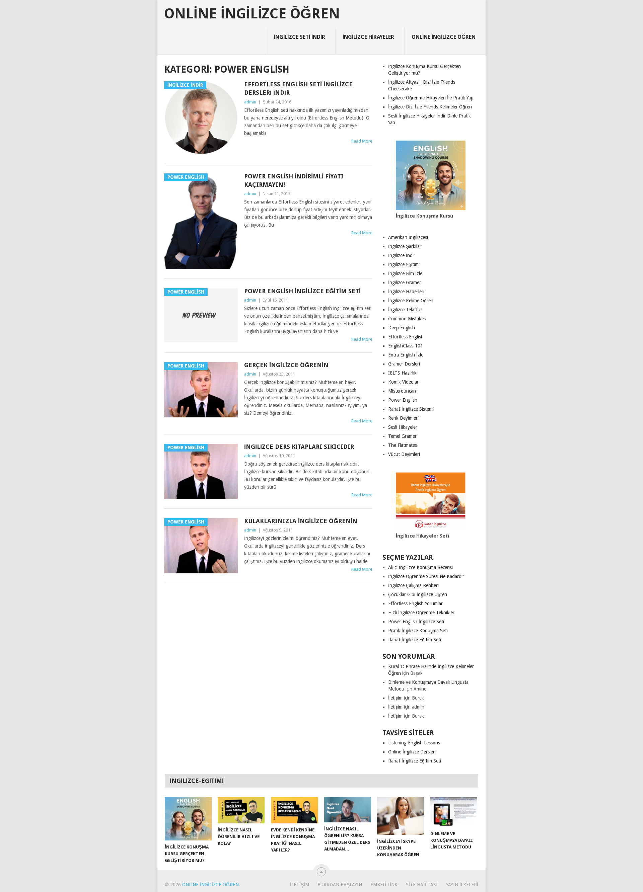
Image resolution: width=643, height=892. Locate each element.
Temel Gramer (402, 436)
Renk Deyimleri (403, 418)
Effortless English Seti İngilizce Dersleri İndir (298, 88)
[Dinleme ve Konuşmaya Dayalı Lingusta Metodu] (453, 812)
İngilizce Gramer (404, 282)
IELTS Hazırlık (402, 373)
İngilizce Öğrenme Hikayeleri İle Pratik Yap (431, 97)
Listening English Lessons (414, 742)
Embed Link (384, 884)
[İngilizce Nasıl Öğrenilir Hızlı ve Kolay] (241, 810)
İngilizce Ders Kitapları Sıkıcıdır (299, 446)
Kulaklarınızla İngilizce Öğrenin (300, 520)
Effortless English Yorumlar (415, 603)
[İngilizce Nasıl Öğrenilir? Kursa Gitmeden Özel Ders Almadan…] (347, 809)
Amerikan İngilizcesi (408, 237)
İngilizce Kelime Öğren (410, 300)
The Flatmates (402, 445)
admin (250, 101)
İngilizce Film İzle (405, 273)
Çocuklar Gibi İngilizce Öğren (417, 594)
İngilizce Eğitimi (404, 264)
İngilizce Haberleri (406, 291)
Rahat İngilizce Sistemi (411, 409)
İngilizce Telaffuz (405, 309)
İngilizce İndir (401, 255)
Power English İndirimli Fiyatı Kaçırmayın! (294, 180)
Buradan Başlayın (339, 884)
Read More (361, 141)
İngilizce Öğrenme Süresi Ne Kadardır (426, 576)
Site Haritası (422, 884)
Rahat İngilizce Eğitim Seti (414, 639)
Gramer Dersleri (404, 364)
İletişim (395, 698)
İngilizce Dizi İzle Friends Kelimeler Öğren (430, 106)
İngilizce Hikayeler (368, 37)
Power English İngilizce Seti (416, 621)
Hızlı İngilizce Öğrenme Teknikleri (421, 612)
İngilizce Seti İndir (299, 37)
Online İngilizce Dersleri (412, 751)
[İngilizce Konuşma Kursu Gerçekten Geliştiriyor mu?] (188, 818)
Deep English (401, 327)
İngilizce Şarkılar (404, 246)
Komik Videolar (403, 382)
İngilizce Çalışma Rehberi (413, 585)
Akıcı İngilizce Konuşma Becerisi (420, 567)
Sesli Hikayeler (402, 427)
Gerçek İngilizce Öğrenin (286, 365)
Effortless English (406, 336)
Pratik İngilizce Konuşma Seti (418, 630)
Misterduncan (402, 391)
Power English (402, 400)
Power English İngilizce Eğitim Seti (302, 291)
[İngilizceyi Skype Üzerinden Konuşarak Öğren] (400, 816)
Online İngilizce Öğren (252, 14)
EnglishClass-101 (405, 345)
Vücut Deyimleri (404, 454)
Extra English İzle (405, 354)
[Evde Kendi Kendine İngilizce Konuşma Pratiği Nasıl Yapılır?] (294, 810)
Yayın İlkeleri (462, 884)
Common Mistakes (407, 318)
